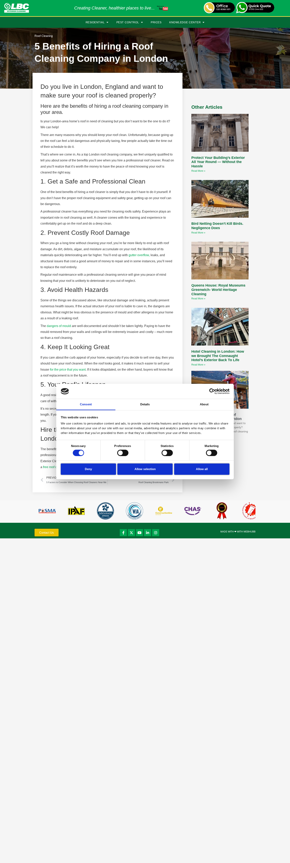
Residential (95, 22)
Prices (156, 22)
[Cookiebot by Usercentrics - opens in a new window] (212, 391)
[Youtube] (139, 532)
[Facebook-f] (123, 532)
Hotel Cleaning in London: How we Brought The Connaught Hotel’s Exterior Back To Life (217, 356)
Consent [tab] (86, 404)
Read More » (198, 171)
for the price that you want (68, 369)
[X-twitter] (131, 532)
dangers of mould (59, 326)
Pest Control (127, 22)
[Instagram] (155, 532)
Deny (88, 469)
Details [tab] (145, 404)
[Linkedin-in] (147, 532)
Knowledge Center (185, 22)
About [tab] (204, 404)
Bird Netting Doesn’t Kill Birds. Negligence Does (217, 226)
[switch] (122, 453)
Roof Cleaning (44, 35)
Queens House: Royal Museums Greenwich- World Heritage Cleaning (218, 289)
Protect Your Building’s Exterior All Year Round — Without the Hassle (218, 162)
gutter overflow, (139, 255)
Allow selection (145, 469)
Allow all (202, 469)
